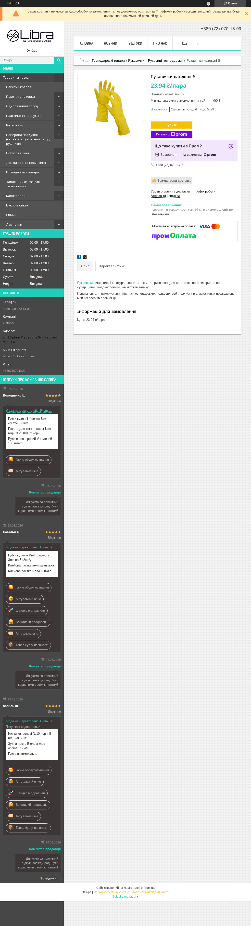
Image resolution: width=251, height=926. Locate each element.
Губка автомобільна (22, 754)
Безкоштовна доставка (174, 180)
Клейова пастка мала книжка (29, 571)
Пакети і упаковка (20, 96)
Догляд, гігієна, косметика (26, 162)
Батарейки (14, 125)
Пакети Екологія (18, 87)
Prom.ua (149, 888)
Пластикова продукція (23, 115)
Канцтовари (15, 195)
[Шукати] (59, 60)
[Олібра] (32, 36)
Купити (171, 125)
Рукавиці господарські (165, 60)
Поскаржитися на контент (112, 892)
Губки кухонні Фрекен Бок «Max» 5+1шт (27, 421)
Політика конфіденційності (150, 892)
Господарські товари (22, 172)
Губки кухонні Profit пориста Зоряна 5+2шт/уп (28, 557)
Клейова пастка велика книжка (31, 565)
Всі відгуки (48, 878)
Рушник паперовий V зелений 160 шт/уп (30, 441)
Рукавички (136, 60)
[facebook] (79, 257)
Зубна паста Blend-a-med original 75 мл (26, 746)
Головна (85, 43)
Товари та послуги (17, 77)
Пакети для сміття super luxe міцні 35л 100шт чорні (29, 431)
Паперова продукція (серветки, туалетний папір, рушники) (28, 139)
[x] (85, 257)
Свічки (11, 215)
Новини (110, 43)
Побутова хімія (17, 153)
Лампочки (14, 224)
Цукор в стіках (17, 205)
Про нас (160, 43)
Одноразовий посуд (22, 106)
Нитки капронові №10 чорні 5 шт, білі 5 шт (29, 736)
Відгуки (135, 43)
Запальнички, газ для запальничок (23, 184)
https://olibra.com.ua (18, 356)
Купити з (163, 134)
